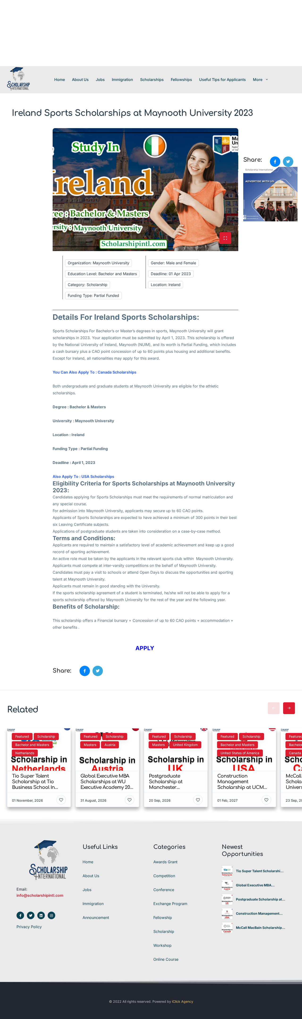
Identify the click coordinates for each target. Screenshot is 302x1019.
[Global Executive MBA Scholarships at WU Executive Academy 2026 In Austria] (227, 885)
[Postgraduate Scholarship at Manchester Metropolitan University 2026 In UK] (227, 899)
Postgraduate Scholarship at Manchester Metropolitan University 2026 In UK (259, 899)
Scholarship (163, 931)
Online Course (165, 959)
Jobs (100, 79)
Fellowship (162, 917)
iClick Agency (182, 1001)
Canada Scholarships (117, 372)
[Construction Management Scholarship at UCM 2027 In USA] (227, 913)
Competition (164, 875)
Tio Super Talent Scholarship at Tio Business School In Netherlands (259, 871)
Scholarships (152, 79)
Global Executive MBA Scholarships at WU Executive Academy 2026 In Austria (260, 885)
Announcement (96, 917)
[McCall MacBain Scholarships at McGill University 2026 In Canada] (227, 927)
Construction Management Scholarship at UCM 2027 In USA (258, 913)
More (257, 79)
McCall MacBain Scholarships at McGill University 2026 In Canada (260, 927)
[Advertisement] (141, 33)
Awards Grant (165, 861)
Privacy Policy (29, 926)
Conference (163, 889)
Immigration (122, 79)
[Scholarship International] (18, 79)
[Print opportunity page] (247, 131)
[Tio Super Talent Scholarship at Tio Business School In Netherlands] (227, 871)
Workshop (162, 945)
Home (59, 79)
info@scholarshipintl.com (40, 895)
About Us (80, 79)
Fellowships (181, 79)
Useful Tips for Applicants (222, 79)
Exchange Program (170, 903)
